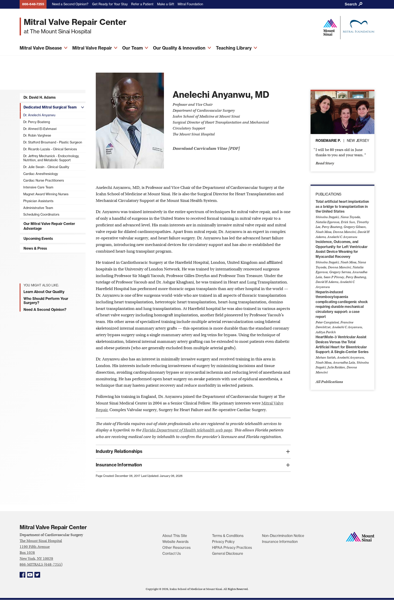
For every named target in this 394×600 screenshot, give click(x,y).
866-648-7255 (33, 4)
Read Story (325, 163)
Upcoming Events (38, 238)
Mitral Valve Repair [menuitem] (92, 48)
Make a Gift (165, 4)
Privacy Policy (223, 541)
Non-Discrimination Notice (283, 536)
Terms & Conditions (228, 536)
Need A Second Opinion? (44, 309)
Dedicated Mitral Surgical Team (50, 107)
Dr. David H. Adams (39, 97)
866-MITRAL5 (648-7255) (41, 564)
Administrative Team (38, 208)
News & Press (35, 248)
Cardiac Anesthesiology (40, 174)
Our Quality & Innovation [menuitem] (180, 48)
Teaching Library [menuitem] (234, 48)
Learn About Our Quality (44, 292)
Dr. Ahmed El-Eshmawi (40, 129)
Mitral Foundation (190, 4)
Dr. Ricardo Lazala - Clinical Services (50, 149)
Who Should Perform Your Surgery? (45, 300)
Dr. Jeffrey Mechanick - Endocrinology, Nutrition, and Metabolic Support (51, 158)
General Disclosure (227, 553)
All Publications (329, 381)
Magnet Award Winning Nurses (45, 194)
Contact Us (171, 553)
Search (351, 4)
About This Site (174, 536)
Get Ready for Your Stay (110, 4)
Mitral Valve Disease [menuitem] (41, 48)
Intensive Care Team (38, 187)
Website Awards (175, 541)
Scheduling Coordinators (41, 214)
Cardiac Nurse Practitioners (43, 180)
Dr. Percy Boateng (36, 122)
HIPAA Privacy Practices (232, 547)
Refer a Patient (142, 4)
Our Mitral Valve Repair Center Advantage (49, 226)
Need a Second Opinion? (70, 4)
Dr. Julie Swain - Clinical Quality (46, 167)
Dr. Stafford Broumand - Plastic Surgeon (52, 142)
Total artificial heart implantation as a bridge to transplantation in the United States (342, 206)
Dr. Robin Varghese (37, 135)
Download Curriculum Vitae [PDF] (206, 148)
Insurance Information (280, 541)
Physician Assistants (38, 201)
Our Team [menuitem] (133, 48)
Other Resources (176, 547)
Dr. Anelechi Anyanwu (39, 115)
